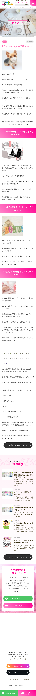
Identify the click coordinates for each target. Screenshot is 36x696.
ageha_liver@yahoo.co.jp (18, 659)
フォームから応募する (17, 605)
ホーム (5, 34)
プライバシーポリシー (14, 679)
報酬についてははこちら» (18, 445)
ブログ (9, 34)
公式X (14, 672)
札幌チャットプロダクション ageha (7, 3)
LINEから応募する (15, 598)
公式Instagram (17, 666)
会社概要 (26, 679)
